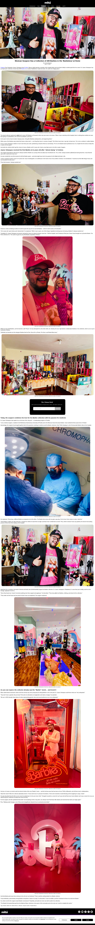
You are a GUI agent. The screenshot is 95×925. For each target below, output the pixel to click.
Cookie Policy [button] (42, 919)
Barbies (23, 68)
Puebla (26, 67)
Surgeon (3, 67)
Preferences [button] (16, 920)
